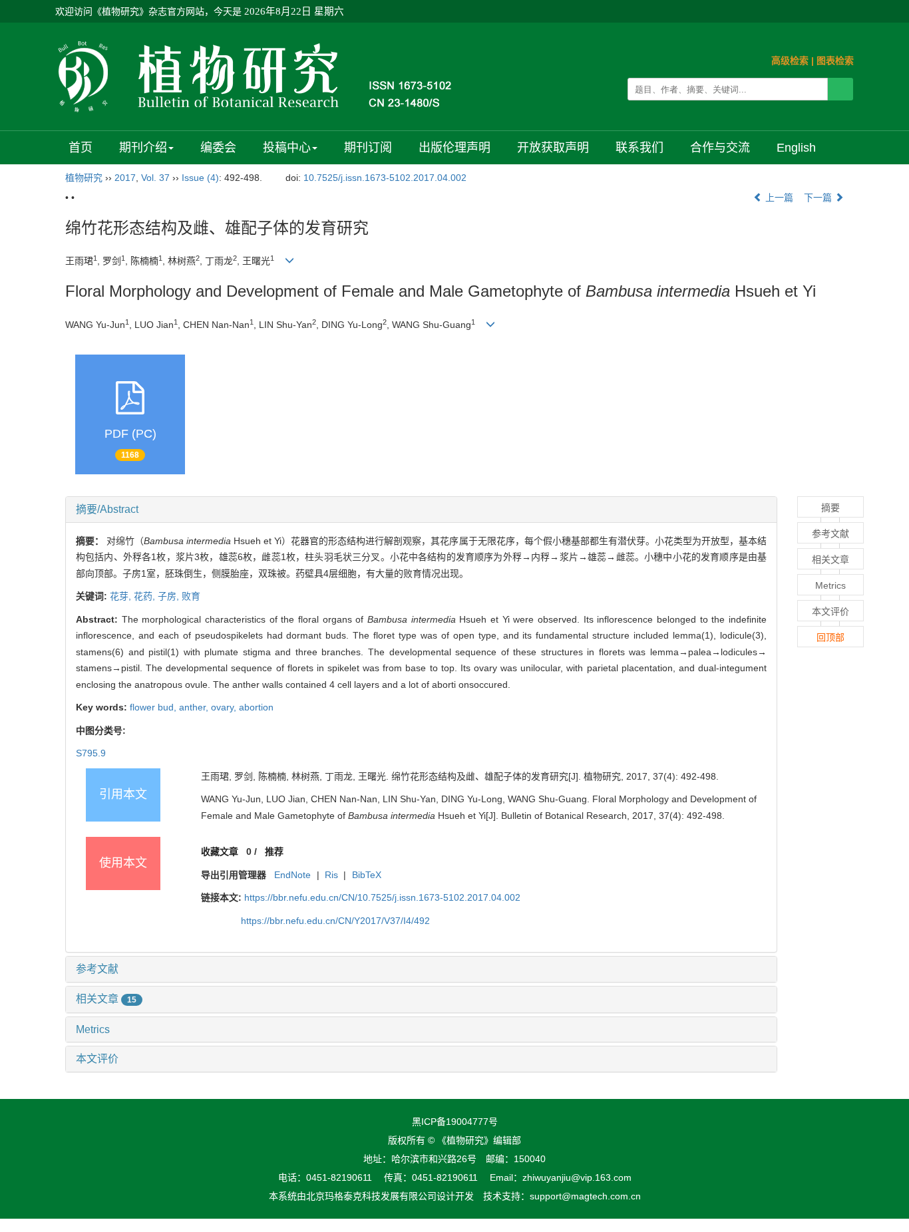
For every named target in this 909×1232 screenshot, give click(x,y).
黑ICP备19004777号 (455, 1121)
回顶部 (830, 637)
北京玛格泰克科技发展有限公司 (371, 1196)
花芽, (122, 596)
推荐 (274, 851)
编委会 (218, 147)
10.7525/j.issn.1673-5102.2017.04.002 (384, 177)
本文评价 (97, 1058)
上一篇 (778, 197)
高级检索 (790, 60)
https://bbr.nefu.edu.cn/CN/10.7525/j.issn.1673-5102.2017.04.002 (382, 897)
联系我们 (639, 147)
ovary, (225, 707)
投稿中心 (287, 147)
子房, (170, 596)
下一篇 (819, 197)
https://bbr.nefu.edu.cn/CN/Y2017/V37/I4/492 (335, 920)
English (796, 147)
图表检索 (835, 60)
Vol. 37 (155, 177)
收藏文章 (219, 851)
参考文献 (97, 969)
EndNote (292, 874)
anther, (195, 707)
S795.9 (91, 753)
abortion (256, 707)
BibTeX (366, 874)
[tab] (421, 509)
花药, (146, 596)
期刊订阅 (368, 147)
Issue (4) (200, 177)
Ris (331, 874)
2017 (125, 177)
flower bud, (154, 707)
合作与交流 (720, 147)
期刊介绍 (143, 147)
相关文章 (106, 998)
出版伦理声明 (454, 147)
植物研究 (83, 177)
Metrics (93, 1029)
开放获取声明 (553, 147)
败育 (191, 596)
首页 (80, 147)
